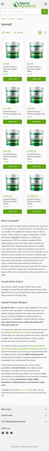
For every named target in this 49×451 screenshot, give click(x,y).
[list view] (45, 32)
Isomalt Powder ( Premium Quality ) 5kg (36, 112)
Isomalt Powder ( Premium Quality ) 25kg (34, 156)
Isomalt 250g (25, 390)
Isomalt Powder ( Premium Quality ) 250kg (34, 201)
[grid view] (40, 32)
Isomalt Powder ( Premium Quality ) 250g (10, 68)
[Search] (44, 11)
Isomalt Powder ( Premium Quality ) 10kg (10, 156)
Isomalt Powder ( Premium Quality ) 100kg (10, 201)
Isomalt (11, 19)
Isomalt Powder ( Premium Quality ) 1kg (12, 112)
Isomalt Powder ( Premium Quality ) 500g (34, 68)
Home (3, 19)
